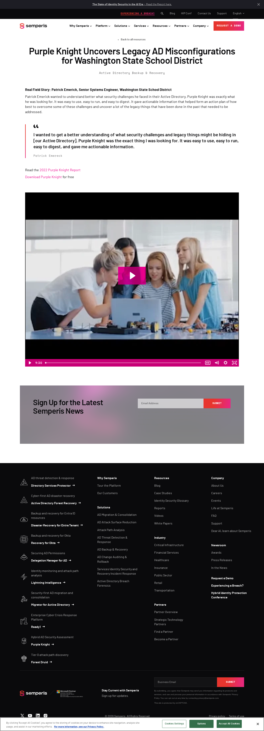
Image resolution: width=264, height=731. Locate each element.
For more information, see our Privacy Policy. (79, 727)
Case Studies (163, 493)
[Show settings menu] (225, 363)
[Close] (258, 724)
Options (201, 724)
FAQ (213, 515)
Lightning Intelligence (46, 582)
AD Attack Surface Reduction (116, 522)
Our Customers (107, 493)
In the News (219, 567)
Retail (158, 582)
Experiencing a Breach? (227, 585)
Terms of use (236, 716)
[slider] (123, 363)
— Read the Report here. (132, 4)
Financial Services (166, 552)
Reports (159, 508)
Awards (216, 552)
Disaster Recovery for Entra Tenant (55, 525)
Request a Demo (222, 578)
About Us (217, 485)
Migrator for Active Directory (50, 604)
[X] (22, 714)
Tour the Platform (109, 485)
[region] (132, 724)
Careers (216, 493)
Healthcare (161, 560)
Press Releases (221, 560)
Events (216, 500)
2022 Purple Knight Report (60, 170)
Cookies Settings (174, 724)
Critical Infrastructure (169, 545)
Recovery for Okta (43, 543)
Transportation (164, 590)
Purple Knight (40, 644)
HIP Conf (186, 13)
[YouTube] (30, 714)
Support (222, 13)
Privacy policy (217, 716)
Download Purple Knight (43, 177)
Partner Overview (166, 612)
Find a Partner (163, 631)
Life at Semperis (222, 508)
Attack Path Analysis (111, 530)
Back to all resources (133, 39)
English (237, 13)
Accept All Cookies (229, 724)
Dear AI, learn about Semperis (231, 531)
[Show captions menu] (207, 363)
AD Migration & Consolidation (117, 514)
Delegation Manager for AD (49, 560)
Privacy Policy (213, 416)
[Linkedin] (37, 714)
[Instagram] (45, 714)
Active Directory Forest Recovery (54, 503)
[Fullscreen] (234, 363)
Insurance (161, 567)
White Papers (163, 523)
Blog (172, 13)
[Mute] (216, 363)
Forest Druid (39, 662)
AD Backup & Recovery (112, 549)
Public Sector (163, 575)
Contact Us (204, 13)
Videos (159, 515)
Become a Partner (166, 639)
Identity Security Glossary (171, 500)
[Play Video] (29, 363)
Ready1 (36, 627)
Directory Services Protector (51, 485)
